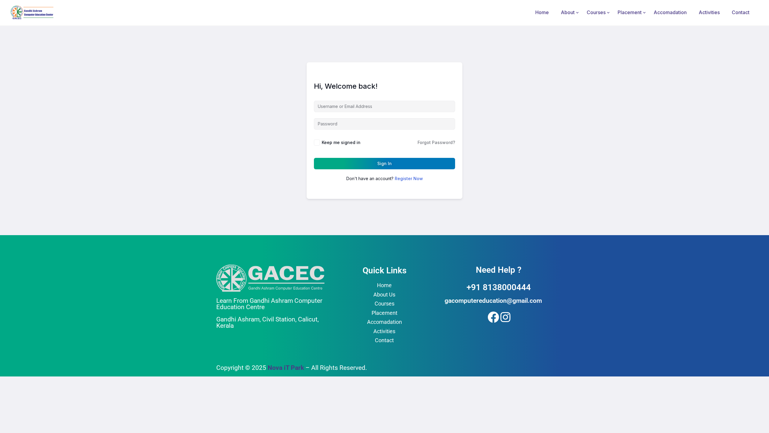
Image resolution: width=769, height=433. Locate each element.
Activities (709, 12)
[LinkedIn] (504, 316)
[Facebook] (492, 316)
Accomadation (670, 12)
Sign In (384, 163)
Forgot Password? (436, 142)
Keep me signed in (341, 142)
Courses (596, 12)
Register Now (409, 178)
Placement (630, 12)
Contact (740, 12)
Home (542, 12)
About (568, 12)
